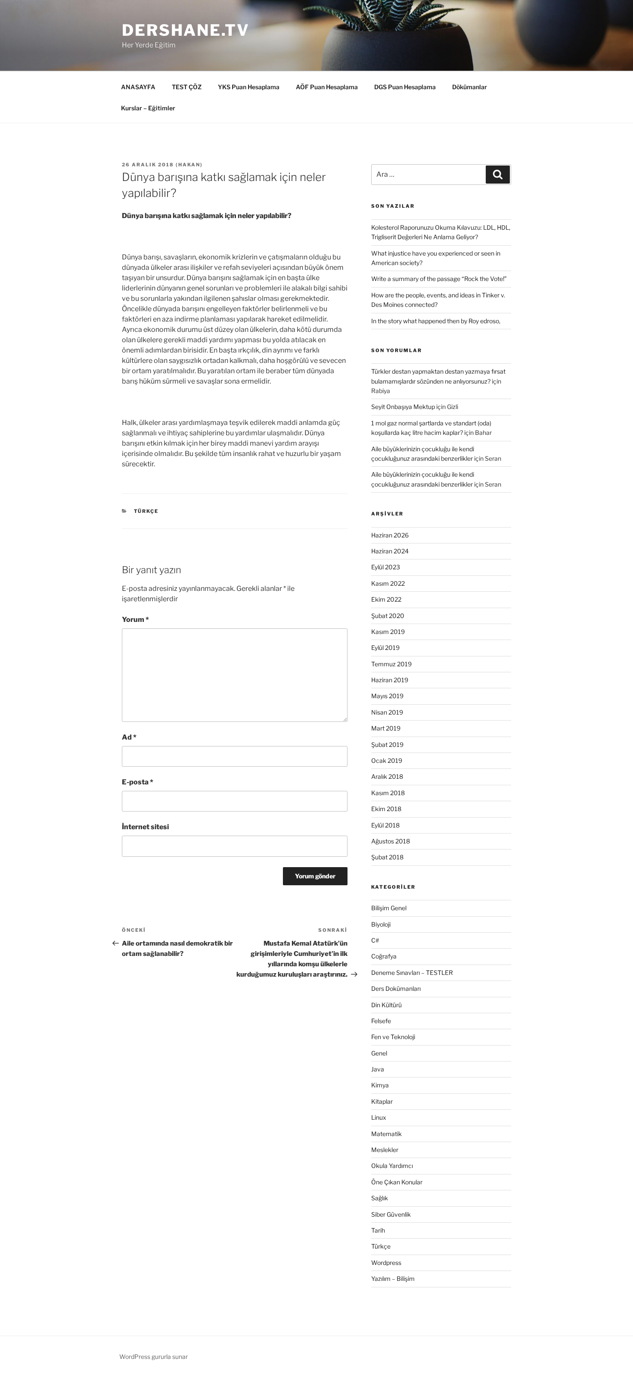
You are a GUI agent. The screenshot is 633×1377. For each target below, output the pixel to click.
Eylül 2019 (385, 647)
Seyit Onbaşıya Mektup (403, 406)
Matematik (386, 1133)
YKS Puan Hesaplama (248, 87)
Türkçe (146, 511)
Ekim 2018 (386, 808)
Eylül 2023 (385, 567)
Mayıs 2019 (387, 695)
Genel (379, 1053)
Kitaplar (382, 1101)
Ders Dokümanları (396, 988)
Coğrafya (384, 956)
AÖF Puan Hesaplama (327, 87)
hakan (189, 165)
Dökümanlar (469, 87)
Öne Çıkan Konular (396, 1182)
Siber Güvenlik (391, 1214)
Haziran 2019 (389, 680)
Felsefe (381, 1020)
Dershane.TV (186, 30)
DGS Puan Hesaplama (405, 87)
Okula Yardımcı (392, 1165)
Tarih (378, 1230)
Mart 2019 (385, 728)
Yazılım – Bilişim (393, 1278)
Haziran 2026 (390, 535)
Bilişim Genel (388, 908)
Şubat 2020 (387, 615)
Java (377, 1069)
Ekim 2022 (386, 599)
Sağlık (379, 1198)
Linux (378, 1117)
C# (375, 940)
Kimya (380, 1085)
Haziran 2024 (390, 551)
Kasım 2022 (388, 583)
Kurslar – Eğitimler (148, 108)
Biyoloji (381, 924)
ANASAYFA (138, 87)
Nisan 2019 (387, 712)
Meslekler (384, 1149)
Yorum (135, 619)
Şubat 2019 (387, 744)
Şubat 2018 (387, 857)
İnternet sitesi (145, 827)
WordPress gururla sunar (153, 1356)
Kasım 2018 (388, 792)
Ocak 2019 (386, 760)
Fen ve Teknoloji (393, 1036)
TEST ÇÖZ (187, 87)
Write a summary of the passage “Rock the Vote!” (439, 278)
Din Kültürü (386, 1005)
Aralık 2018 (387, 776)
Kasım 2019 (388, 631)
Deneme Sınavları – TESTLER (412, 972)
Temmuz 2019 (391, 664)
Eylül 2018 (385, 825)
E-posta (137, 782)
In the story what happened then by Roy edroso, (435, 321)
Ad (129, 737)
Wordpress (386, 1262)
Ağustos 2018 (390, 841)
